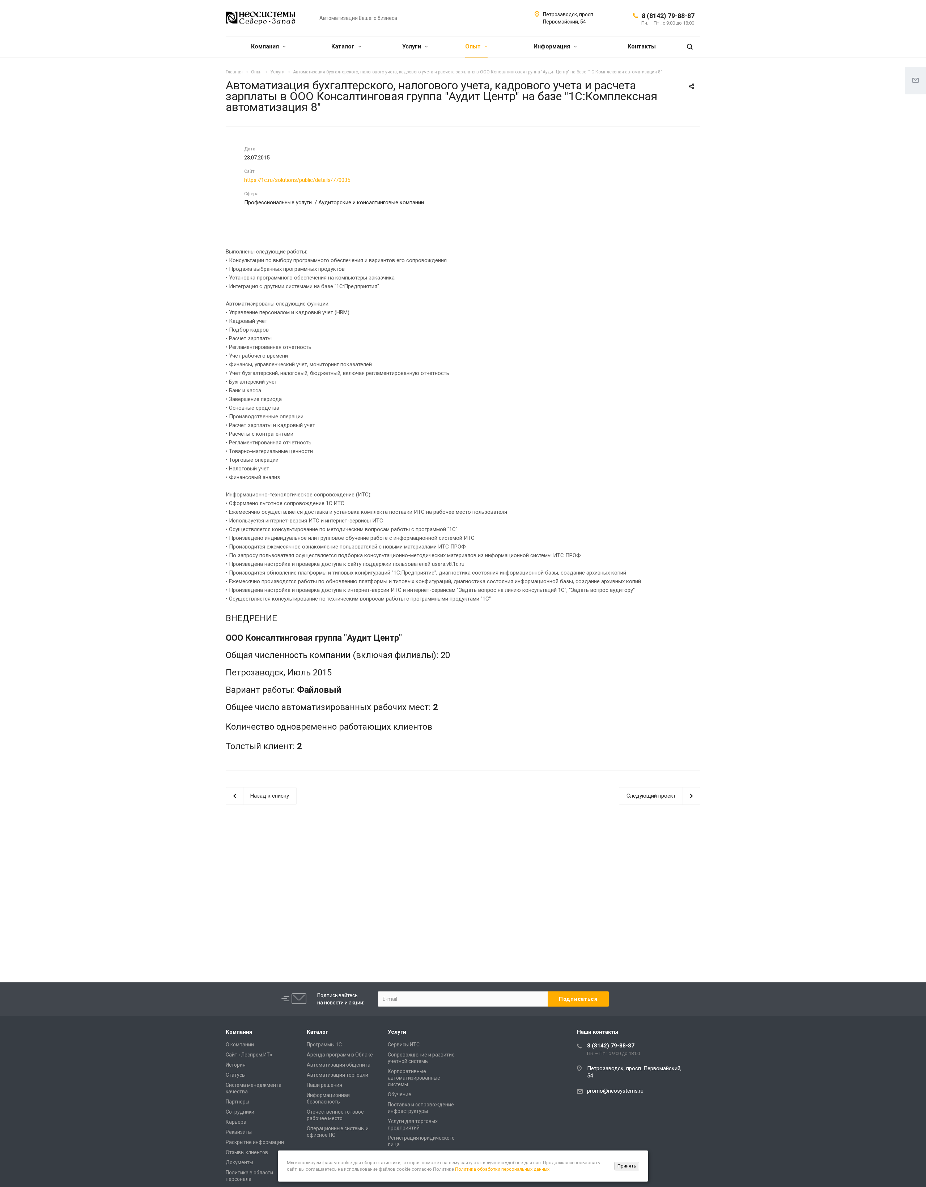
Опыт (473, 46)
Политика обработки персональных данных (502, 1169)
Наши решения (324, 1085)
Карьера (236, 1122)
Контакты (642, 46)
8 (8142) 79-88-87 (668, 16)
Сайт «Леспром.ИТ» (249, 1055)
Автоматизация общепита (338, 1065)
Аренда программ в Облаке (340, 1055)
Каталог (343, 46)
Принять (626, 1166)
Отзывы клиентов (247, 1152)
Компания (265, 46)
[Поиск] (689, 46)
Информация (553, 46)
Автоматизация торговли (337, 1075)
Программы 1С (324, 1044)
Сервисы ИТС (404, 1044)
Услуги (412, 46)
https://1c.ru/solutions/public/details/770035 (297, 180)
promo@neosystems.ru (615, 1091)
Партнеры (237, 1102)
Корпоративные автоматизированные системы (414, 1077)
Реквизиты (239, 1132)
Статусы (236, 1075)
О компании (240, 1044)
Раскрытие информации (255, 1142)
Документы (239, 1162)
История (236, 1065)
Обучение (399, 1094)
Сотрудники (240, 1112)
